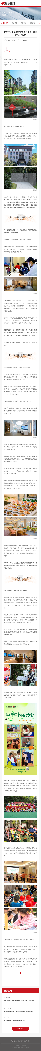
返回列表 (20, 1029)
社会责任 (20, 1041)
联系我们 (27, 1041)
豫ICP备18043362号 (23, 1048)
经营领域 (13, 1041)
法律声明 (14, 1048)
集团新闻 (5, 23)
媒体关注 (23, 23)
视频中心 (32, 23)
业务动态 (14, 23)
